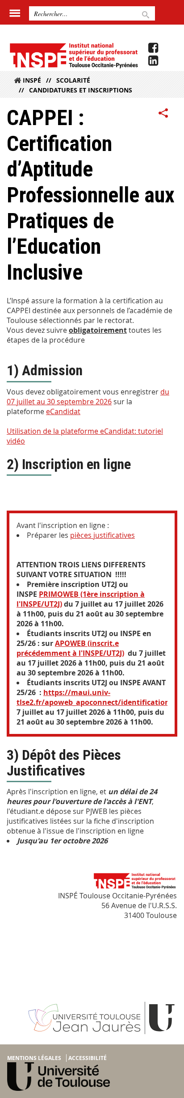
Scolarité (73, 80)
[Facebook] (153, 48)
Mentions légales (34, 1058)
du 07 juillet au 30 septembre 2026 (88, 397)
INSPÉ (32, 80)
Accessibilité (87, 1058)
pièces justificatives (102, 535)
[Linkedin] (153, 61)
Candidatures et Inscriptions (80, 90)
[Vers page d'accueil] (73, 55)
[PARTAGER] (163, 113)
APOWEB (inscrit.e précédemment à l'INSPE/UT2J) (70, 648)
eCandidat (63, 411)
